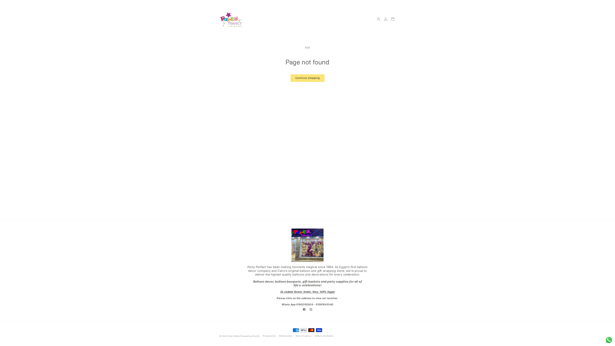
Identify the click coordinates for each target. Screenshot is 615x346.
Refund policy (285, 336)
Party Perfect (234, 336)
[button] (378, 19)
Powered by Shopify (250, 336)
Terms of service (303, 336)
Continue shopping (307, 77)
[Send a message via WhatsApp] (609, 340)
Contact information (323, 336)
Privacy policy (269, 336)
